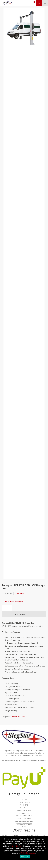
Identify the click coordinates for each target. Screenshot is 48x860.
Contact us (20, 593)
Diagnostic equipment (24, 816)
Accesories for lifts (24, 824)
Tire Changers (24, 808)
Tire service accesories (24, 821)
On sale (24, 799)
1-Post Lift (14, 836)
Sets (24, 827)
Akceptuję (24, 856)
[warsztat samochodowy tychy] (7, 3)
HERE (24, 762)
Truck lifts (24, 805)
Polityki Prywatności (28, 853)
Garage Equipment (24, 818)
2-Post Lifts (15, 716)
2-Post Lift (23, 836)
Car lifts (24, 716)
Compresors (24, 813)
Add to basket (21, 614)
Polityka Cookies (16, 846)
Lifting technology (24, 802)
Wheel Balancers (24, 810)
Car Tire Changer (33, 836)
